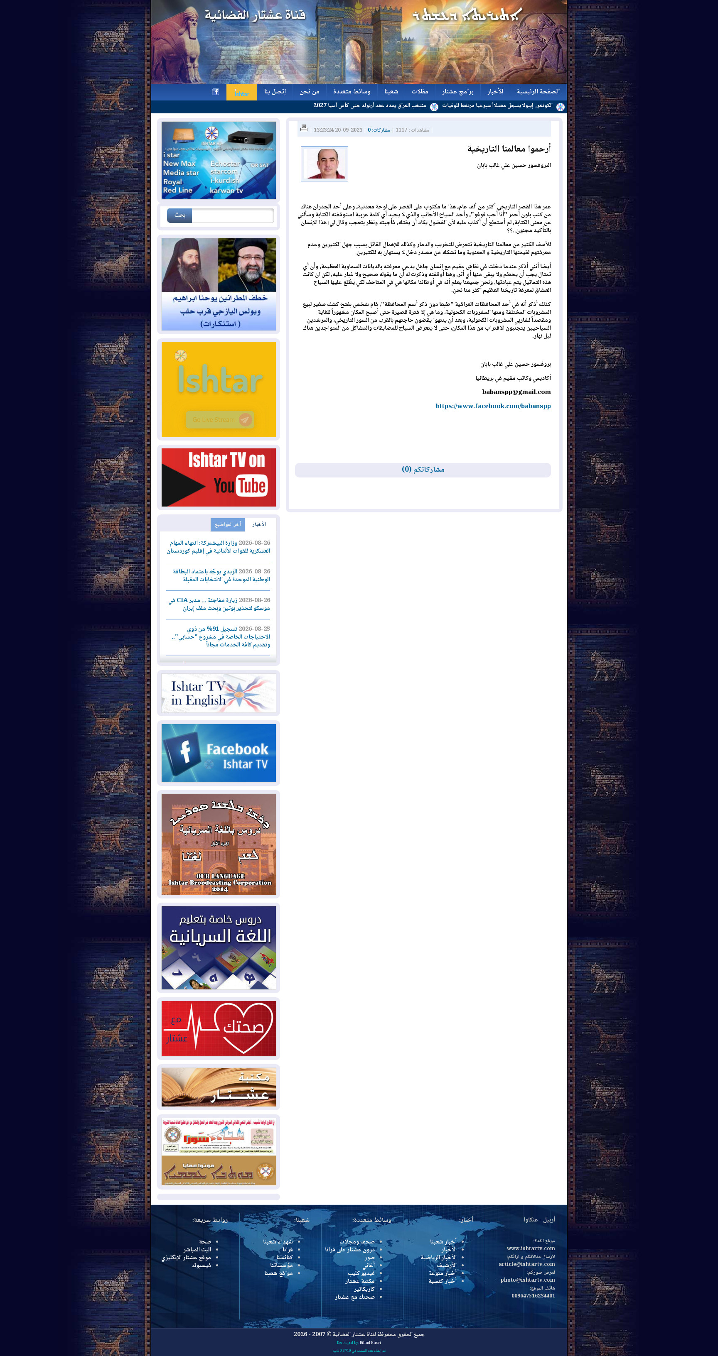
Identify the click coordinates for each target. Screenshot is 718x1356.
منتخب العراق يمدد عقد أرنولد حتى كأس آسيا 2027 (417, 106)
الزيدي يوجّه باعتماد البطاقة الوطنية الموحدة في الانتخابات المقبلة (221, 576)
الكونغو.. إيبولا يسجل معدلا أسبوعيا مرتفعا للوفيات (544, 106)
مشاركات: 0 (379, 130)
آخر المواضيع (228, 524)
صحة (205, 1242)
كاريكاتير (364, 1289)
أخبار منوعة (443, 1273)
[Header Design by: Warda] (359, 82)
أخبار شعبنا (443, 1242)
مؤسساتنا (281, 1266)
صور (369, 1258)
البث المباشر (197, 1250)
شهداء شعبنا (278, 1242)
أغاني (368, 1266)
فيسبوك (201, 1266)
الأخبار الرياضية (438, 1258)
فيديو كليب (361, 1273)
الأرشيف (447, 1266)
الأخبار (259, 524)
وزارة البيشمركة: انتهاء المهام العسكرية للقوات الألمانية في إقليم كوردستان (218, 547)
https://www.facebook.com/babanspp (493, 406)
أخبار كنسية (442, 1281)
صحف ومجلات (357, 1242)
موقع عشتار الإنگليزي (186, 1258)
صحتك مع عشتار (355, 1297)
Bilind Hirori (370, 1343)
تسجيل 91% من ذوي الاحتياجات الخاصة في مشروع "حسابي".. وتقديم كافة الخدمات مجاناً (221, 637)
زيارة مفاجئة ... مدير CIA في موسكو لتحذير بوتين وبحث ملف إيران (219, 604)
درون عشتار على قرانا (350, 1250)
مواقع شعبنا (278, 1273)
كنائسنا (284, 1258)
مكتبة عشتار (360, 1281)
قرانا (288, 1250)
